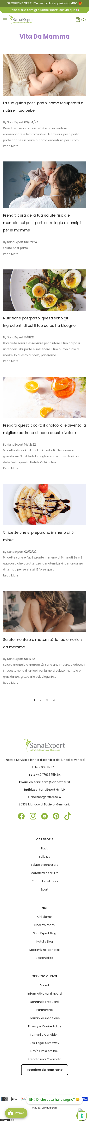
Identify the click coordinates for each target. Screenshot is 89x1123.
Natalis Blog (44, 941)
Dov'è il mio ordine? (44, 1051)
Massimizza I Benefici (44, 950)
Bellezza (44, 857)
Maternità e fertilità (45, 873)
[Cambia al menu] (5, 19)
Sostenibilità (44, 958)
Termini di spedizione (44, 1018)
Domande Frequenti (44, 1002)
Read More (10, 146)
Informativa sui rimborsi (45, 993)
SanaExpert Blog (44, 933)
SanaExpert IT (49, 1107)
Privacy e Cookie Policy (44, 1026)
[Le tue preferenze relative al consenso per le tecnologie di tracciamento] (82, 1116)
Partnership (44, 1010)
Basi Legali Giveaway (44, 1043)
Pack (44, 848)
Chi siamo (44, 917)
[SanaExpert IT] (22, 19)
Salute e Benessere (44, 865)
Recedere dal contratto (44, 1070)
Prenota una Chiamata (44, 1059)
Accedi (44, 985)
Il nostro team (44, 925)
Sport (44, 889)
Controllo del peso (44, 881)
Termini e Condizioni (44, 1035)
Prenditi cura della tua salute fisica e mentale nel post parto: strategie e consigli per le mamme (42, 223)
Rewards (7, 1120)
